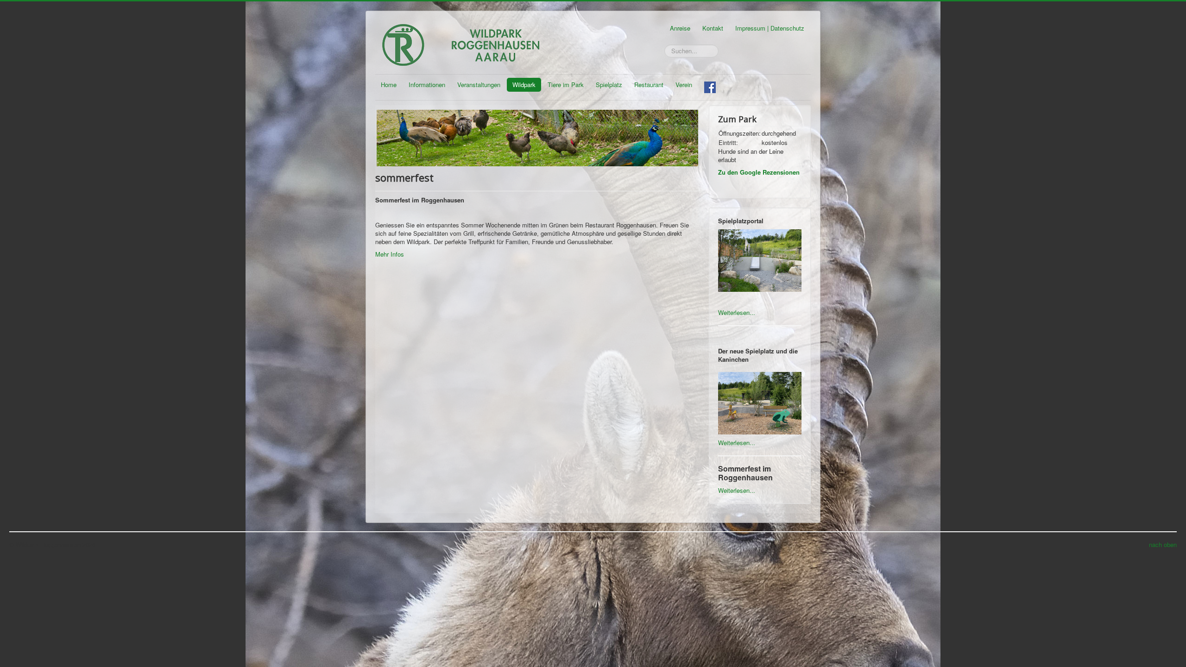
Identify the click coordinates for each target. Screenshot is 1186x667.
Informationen (427, 84)
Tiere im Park (566, 84)
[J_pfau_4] (537, 136)
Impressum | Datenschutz (769, 28)
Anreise (680, 28)
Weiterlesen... (736, 312)
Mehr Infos (390, 254)
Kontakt (712, 28)
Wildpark (524, 84)
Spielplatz (609, 84)
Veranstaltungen (478, 84)
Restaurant (648, 84)
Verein (683, 84)
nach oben (1163, 544)
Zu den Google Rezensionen (759, 172)
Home (389, 84)
